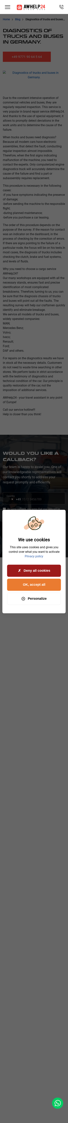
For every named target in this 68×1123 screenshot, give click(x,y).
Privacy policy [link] (34, 556)
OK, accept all (34, 584)
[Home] (31, 7)
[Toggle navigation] (7, 7)
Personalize (37, 598)
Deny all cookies (37, 570)
